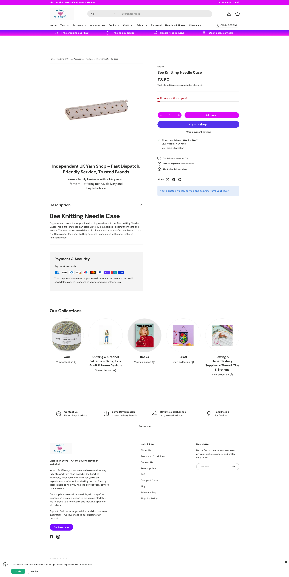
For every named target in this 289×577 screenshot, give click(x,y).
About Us (146, 450)
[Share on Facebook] (174, 179)
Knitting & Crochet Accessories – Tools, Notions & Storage (75, 59)
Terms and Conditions (153, 456)
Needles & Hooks (175, 25)
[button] (237, 13)
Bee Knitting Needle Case (107, 59)
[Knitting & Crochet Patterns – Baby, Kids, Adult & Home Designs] (105, 335)
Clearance (195, 25)
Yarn (62, 25)
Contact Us (225, 2)
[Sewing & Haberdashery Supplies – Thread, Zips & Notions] (222, 335)
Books (112, 25)
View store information (173, 148)
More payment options (198, 132)
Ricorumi (156, 25)
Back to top (145, 426)
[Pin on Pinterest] (180, 179)
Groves (160, 66)
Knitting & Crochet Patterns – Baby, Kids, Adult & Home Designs (105, 361)
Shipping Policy (149, 498)
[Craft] (183, 335)
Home (53, 25)
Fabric (140, 25)
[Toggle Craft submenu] (132, 25)
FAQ (237, 2)
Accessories (97, 25)
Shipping (174, 85)
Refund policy (148, 468)
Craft (126, 25)
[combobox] (149, 13)
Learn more (87, 564)
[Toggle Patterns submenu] (85, 25)
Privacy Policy (148, 492)
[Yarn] (67, 335)
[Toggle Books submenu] (118, 25)
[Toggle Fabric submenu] (146, 25)
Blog (143, 486)
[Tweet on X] (168, 179)
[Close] (285, 561)
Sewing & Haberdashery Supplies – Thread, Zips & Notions (222, 363)
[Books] (144, 335)
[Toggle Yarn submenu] (68, 25)
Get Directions (61, 527)
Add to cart (212, 115)
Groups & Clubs (149, 480)
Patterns (78, 25)
